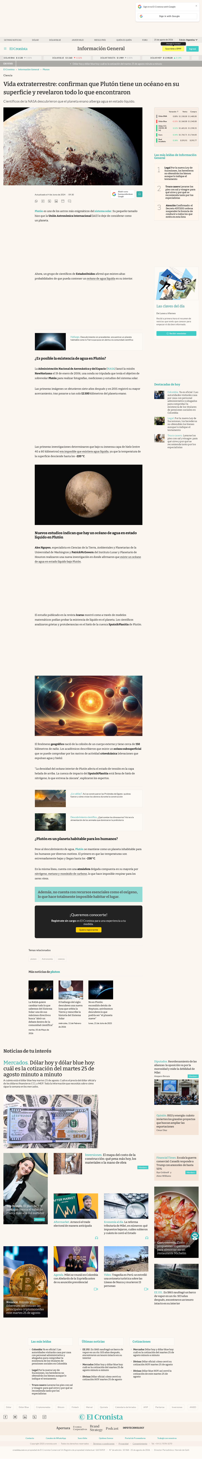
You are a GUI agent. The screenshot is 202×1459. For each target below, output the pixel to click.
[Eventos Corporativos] (80, 1428)
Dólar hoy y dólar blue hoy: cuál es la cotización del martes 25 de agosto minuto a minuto (72, 63)
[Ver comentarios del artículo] (69, 201)
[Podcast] (112, 1428)
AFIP (145, 1407)
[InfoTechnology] (134, 1428)
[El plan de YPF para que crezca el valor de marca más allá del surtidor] (25, 1188)
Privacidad (124, 1443)
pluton (46, 69)
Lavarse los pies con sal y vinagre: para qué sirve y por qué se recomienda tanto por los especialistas (180, 192)
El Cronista (8, 69)
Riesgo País (100, 40)
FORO (144, 40)
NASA (111, 368)
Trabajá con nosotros (167, 1438)
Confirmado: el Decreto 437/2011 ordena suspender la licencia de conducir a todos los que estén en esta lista (179, 211)
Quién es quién (124, 40)
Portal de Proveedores (135, 1438)
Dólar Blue (24, 1407)
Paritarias (159, 1407)
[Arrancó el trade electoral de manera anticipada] (76, 1206)
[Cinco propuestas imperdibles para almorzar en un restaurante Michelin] (176, 1222)
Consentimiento (140, 1443)
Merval (89, 1407)
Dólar (35, 40)
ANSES (193, 1407)
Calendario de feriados (125, 1407)
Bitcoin (61, 1407)
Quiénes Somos (106, 1438)
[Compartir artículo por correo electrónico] (62, 201)
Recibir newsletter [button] (177, 333)
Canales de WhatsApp (56, 1438)
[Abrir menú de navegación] (5, 48)
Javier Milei (78, 40)
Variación (172, 112)
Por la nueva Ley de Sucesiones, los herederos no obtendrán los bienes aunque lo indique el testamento (179, 173)
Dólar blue (55, 40)
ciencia (61, 959)
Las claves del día (170, 306)
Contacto (30, 1438)
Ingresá (192, 49)
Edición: (187, 40)
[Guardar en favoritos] (139, 194)
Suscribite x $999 (173, 49)
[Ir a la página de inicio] (18, 48)
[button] (195, 1236)
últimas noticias (12, 40)
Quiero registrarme (88, 930)
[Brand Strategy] (96, 1428)
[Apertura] (63, 1429)
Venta (184, 112)
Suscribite (82, 1438)
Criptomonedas (43, 1407)
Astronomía (47, 959)
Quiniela (104, 1407)
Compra (193, 112)
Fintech (75, 1407)
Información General (28, 69)
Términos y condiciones (103, 1443)
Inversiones (177, 1407)
